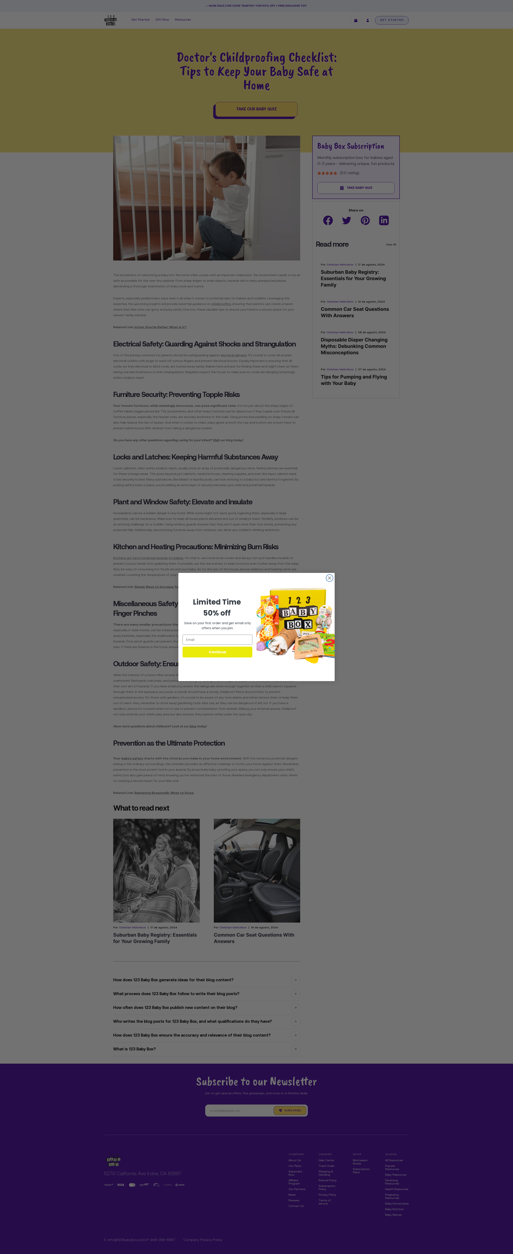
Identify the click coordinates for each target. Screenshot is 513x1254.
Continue (217, 651)
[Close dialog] (329, 578)
